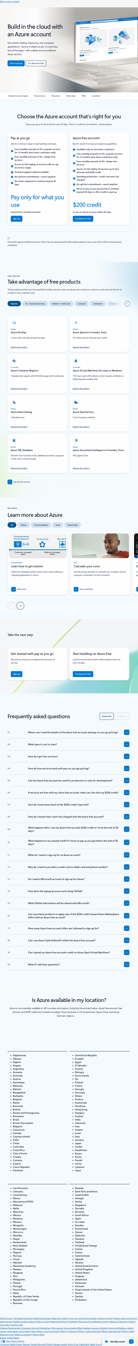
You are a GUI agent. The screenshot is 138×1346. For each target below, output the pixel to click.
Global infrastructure (42, 1318)
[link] (18, 96)
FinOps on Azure (42, 1321)
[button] (119, 1341)
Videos (33, 1331)
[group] (38, 563)
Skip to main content (9, 1)
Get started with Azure (23, 1318)
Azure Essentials (90, 1318)
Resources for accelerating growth (93, 1321)
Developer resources (91, 1328)
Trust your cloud (76, 1318)
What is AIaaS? (128, 1331)
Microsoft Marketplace (41, 1328)
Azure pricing (127, 1318)
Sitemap (26, 1344)
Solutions (74, 1321)
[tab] (14, 303)
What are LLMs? (7, 1334)
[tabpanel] (68, 393)
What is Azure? (6, 1318)
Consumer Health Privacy (11, 1344)
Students (104, 1328)
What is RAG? (38, 1334)
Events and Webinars (117, 1328)
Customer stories (105, 1318)
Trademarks (84, 1344)
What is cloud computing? (48, 1331)
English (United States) (9, 1337)
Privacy (49, 1344)
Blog (80, 1328)
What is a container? (23, 1334)
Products (117, 1318)
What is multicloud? (68, 1331)
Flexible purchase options (24, 1321)
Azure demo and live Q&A (11, 1324)
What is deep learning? (111, 1331)
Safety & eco (95, 1344)
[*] (9, 238)
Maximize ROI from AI (60, 1321)
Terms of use (73, 1344)
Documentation (70, 1328)
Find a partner (57, 1328)
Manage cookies (60, 1344)
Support (131, 1321)
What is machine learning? (89, 1331)
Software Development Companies (15, 1328)
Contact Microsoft (38, 1344)
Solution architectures (118, 1321)
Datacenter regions (60, 1318)
